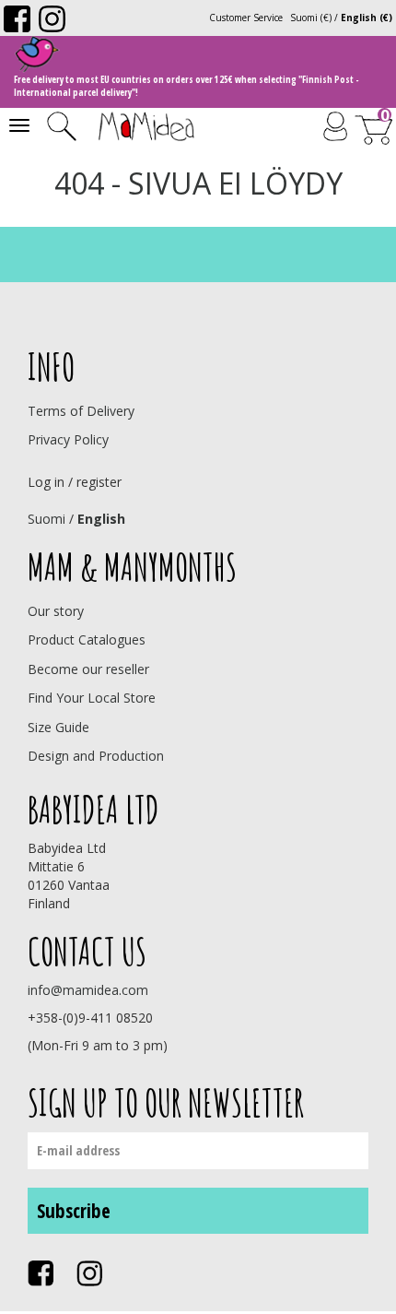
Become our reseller (88, 669)
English (101, 518)
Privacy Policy (68, 439)
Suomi (46, 518)
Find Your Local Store (92, 697)
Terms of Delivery (81, 411)
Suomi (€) (311, 17)
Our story (56, 611)
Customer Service (246, 17)
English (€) (366, 17)
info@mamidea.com (88, 990)
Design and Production (96, 755)
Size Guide (58, 727)
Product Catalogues (87, 639)
